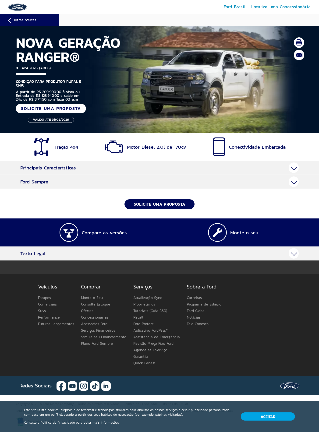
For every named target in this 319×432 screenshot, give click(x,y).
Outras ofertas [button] (24, 20)
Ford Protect (143, 324)
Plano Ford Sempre (97, 343)
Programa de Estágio (204, 304)
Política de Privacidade (58, 422)
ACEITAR (268, 416)
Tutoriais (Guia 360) (150, 310)
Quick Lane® (144, 363)
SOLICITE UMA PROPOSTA (51, 108)
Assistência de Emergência (156, 337)
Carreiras (194, 297)
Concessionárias (94, 317)
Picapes (44, 297)
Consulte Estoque (95, 304)
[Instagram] (83, 385)
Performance (49, 317)
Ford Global (196, 310)
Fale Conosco (198, 324)
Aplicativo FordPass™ (150, 330)
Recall (138, 317)
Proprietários (144, 304)
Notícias (194, 317)
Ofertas (87, 310)
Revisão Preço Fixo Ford (153, 343)
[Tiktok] (94, 385)
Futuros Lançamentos (56, 324)
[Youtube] (72, 385)
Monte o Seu (92, 297)
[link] (17, 7)
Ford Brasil (235, 7)
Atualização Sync (147, 297)
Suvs (42, 310)
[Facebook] (61, 385)
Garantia (140, 356)
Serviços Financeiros (98, 330)
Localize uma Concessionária (281, 7)
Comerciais (47, 304)
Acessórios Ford (94, 324)
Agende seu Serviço (150, 350)
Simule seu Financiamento (103, 337)
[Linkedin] (106, 385)
